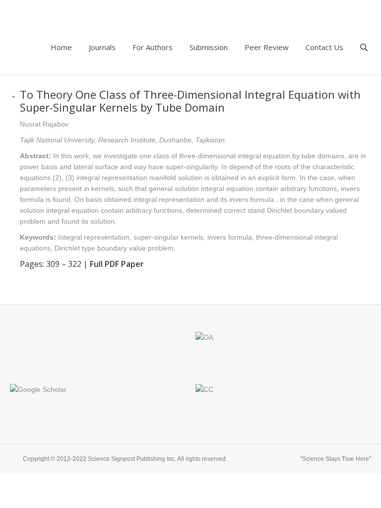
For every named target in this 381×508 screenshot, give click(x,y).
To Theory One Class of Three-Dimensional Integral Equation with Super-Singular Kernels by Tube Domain (190, 101)
